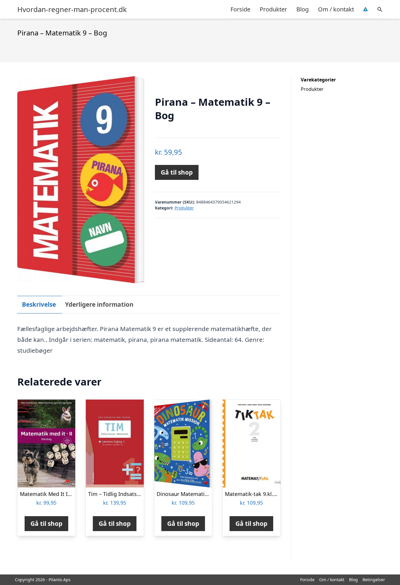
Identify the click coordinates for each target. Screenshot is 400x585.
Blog (302, 9)
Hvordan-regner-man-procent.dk (72, 9)
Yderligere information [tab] (99, 304)
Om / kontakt (336, 9)
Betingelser (374, 579)
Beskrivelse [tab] (39, 304)
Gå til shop (177, 172)
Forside (240, 9)
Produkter (273, 9)
